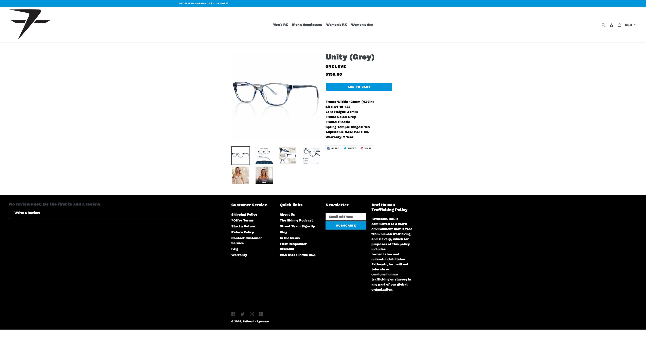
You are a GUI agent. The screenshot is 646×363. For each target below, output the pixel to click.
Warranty (239, 255)
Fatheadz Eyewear (256, 321)
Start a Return (243, 226)
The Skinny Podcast (296, 220)
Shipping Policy (244, 214)
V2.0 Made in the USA (298, 255)
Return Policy (242, 232)
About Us (287, 214)
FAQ (234, 249)
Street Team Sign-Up (297, 226)
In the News (290, 238)
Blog (283, 232)
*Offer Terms (242, 220)
